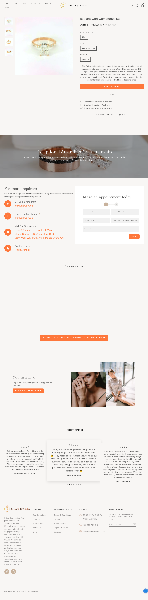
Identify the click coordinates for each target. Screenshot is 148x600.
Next (134, 236)
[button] (145, 591)
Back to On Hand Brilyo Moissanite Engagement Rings (75, 337)
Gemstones (35, 3)
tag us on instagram (28, 391)
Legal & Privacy (61, 527)
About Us (47, 3)
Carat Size (86, 33)
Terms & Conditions (62, 515)
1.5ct (84, 37)
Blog (7, 7)
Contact (57, 519)
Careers (57, 532)
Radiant (85, 59)
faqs (112, 95)
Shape (83, 55)
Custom (24, 3)
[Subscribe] (134, 524)
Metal (83, 44)
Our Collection (11, 3)
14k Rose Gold (88, 48)
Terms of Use (60, 523)
